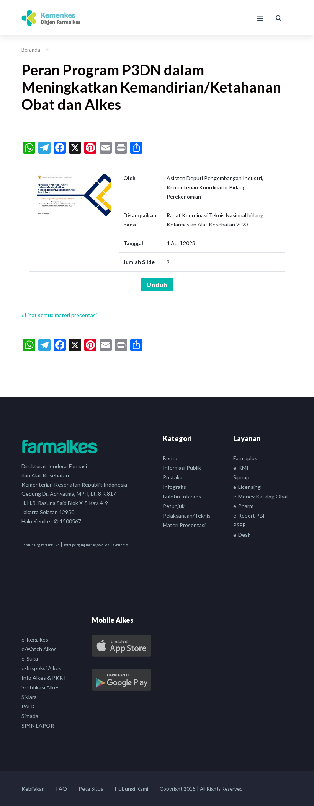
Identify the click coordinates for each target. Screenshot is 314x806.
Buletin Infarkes (182, 496)
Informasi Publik (182, 467)
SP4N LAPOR (37, 725)
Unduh (157, 284)
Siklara (29, 697)
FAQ (61, 788)
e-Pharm (243, 506)
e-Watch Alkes (39, 649)
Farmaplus (245, 458)
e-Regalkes (34, 639)
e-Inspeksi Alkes (41, 668)
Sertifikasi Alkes (40, 687)
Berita (170, 458)
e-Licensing (247, 487)
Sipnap (241, 477)
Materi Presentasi (184, 525)
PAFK (28, 706)
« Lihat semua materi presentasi (59, 315)
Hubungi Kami (131, 788)
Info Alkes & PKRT (44, 677)
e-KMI (241, 467)
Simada (29, 716)
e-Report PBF (249, 515)
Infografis (174, 487)
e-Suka (29, 658)
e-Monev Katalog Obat (260, 496)
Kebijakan (33, 788)
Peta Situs (90, 788)
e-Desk (241, 534)
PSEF (239, 525)
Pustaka (172, 477)
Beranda (30, 50)
